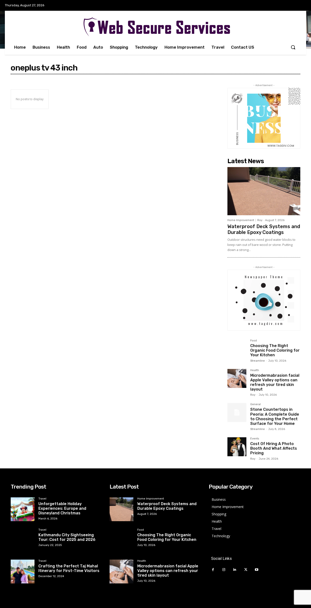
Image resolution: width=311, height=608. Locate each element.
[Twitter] (246, 569)
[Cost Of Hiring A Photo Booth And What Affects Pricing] (236, 446)
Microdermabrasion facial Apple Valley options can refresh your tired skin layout (274, 382)
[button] (293, 47)
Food (253, 340)
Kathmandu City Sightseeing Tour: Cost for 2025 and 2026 (66, 537)
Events (254, 438)
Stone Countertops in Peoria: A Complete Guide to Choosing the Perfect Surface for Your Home (274, 416)
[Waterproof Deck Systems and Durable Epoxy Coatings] (263, 191)
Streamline (257, 360)
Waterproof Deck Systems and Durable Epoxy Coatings (263, 229)
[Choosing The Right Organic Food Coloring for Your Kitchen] (236, 348)
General (255, 404)
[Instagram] (224, 569)
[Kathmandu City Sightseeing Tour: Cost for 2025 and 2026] (23, 540)
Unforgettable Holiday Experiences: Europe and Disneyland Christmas (62, 508)
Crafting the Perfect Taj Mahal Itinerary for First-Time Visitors (68, 568)
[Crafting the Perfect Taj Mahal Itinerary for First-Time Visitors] (23, 571)
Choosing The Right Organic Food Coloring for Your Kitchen (275, 350)
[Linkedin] (235, 569)
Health (254, 370)
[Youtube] (256, 569)
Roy (259, 220)
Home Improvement (240, 220)
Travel (42, 498)
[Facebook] (213, 569)
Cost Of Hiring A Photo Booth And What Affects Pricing (273, 448)
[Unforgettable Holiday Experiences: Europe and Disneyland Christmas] (23, 509)
